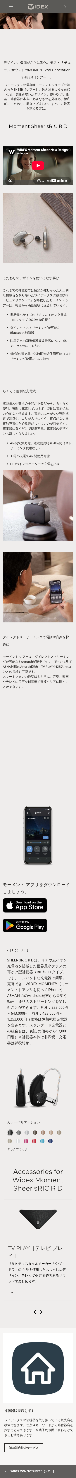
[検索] (65, 6)
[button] (35, 1312)
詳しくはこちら (19, 787)
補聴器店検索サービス (24, 1448)
